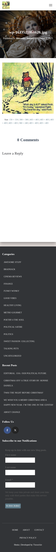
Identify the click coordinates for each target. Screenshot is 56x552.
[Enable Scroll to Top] (50, 546)
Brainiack (9, 269)
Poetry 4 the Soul (14, 320)
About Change (12, 412)
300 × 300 (24, 120)
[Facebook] (7, 430)
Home (15, 530)
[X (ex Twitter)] (15, 430)
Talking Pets (11, 349)
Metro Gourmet (13, 312)
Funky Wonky (11, 291)
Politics (8, 334)
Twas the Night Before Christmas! (23, 393)
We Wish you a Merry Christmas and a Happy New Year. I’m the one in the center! (28, 402)
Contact (39, 530)
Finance (8, 284)
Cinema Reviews (13, 276)
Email (9, 479)
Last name (10, 467)
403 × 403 (34, 120)
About (26, 530)
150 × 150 (13, 120)
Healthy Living (12, 305)
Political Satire (13, 327)
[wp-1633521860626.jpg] (28, 88)
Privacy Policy (28, 538)
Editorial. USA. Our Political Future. (25, 373)
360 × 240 (23, 123)
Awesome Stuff (12, 262)
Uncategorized (12, 356)
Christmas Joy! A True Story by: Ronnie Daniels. (26, 383)
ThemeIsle (37, 545)
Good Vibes (10, 298)
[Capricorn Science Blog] (7, 5)
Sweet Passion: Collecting (19, 341)
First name (10, 455)
